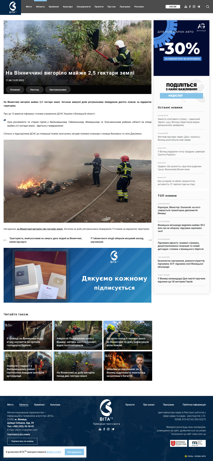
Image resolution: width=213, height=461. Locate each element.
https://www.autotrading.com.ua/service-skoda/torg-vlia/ (181, 48)
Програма (125, 6)
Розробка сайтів (200, 456)
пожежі (16, 89)
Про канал (148, 404)
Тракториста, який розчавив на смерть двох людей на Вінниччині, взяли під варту (45, 240)
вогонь (35, 89)
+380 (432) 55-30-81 (23, 426)
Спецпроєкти (84, 6)
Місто (29, 6)
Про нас (112, 6)
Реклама (139, 6)
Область (40, 6)
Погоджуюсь (74, 451)
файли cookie (54, 451)
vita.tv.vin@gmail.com (26, 429)
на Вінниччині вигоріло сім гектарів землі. (40, 228)
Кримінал (54, 6)
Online (172, 6)
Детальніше (181, 120)
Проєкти (99, 6)
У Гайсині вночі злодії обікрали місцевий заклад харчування (117, 240)
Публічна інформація (194, 404)
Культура (68, 6)
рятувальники (58, 89)
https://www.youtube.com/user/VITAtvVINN (77, 275)
